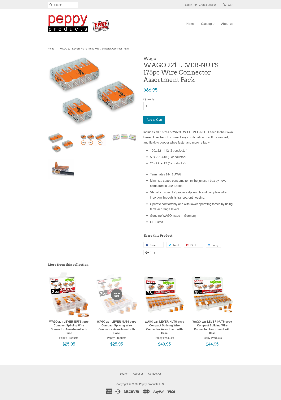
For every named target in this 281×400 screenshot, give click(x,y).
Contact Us (155, 373)
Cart (230, 4)
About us (227, 23)
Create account (208, 4)
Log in (188, 4)
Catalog (207, 23)
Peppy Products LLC (151, 384)
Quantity (149, 99)
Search (124, 373)
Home (190, 23)
